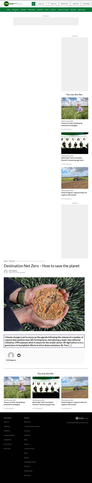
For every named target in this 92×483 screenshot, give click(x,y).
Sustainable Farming (30, 462)
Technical (12, 261)
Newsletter (86, 3)
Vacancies (73, 9)
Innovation (27, 431)
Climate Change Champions (32, 426)
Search (33, 4)
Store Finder (7, 448)
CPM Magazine (13, 271)
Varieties (23, 9)
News (8, 9)
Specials (26, 457)
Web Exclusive (28, 471)
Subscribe (76, 3)
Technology (31, 9)
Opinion (53, 9)
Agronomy (15, 9)
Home (6, 261)
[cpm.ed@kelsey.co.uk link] (19, 355)
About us (54, 3)
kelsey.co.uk (85, 422)
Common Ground (63, 9)
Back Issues (64, 3)
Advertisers (7, 426)
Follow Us (41, 4)
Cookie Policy (8, 439)
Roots (47, 9)
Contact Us (7, 431)
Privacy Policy (8, 444)
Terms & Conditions (9, 435)
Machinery (40, 9)
